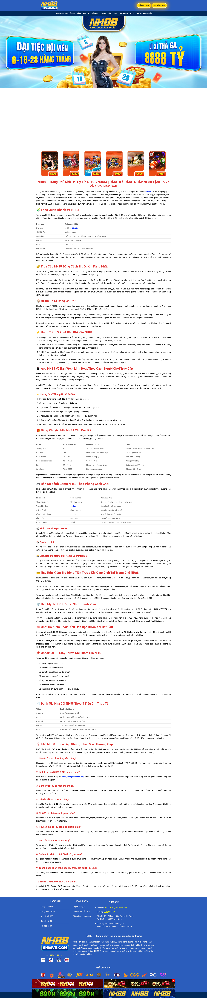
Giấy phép (124, 13)
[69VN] (67, 993)
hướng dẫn (147, 13)
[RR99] (67, 983)
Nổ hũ (79, 13)
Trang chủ (59, 13)
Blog (132, 13)
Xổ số (110, 13)
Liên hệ (139, 13)
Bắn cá (86, 13)
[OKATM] (139, 983)
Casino (103, 13)
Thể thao (94, 13)
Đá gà (116, 13)
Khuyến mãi (70, 13)
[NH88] (53, 5)
